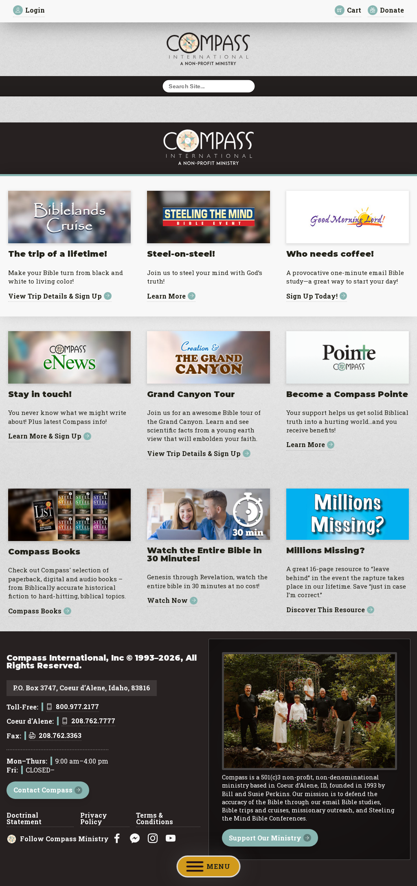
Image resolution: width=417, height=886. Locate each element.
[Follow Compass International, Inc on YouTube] (171, 839)
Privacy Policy (93, 819)
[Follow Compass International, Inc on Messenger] (135, 839)
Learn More (166, 296)
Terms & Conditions (154, 819)
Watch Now (167, 600)
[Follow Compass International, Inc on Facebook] (117, 839)
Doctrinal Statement (24, 819)
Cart (354, 10)
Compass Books (34, 611)
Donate (392, 10)
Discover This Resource (325, 610)
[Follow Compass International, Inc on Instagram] (153, 839)
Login (35, 10)
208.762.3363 (60, 736)
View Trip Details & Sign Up (55, 296)
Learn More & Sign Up (44, 436)
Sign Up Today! (312, 296)
